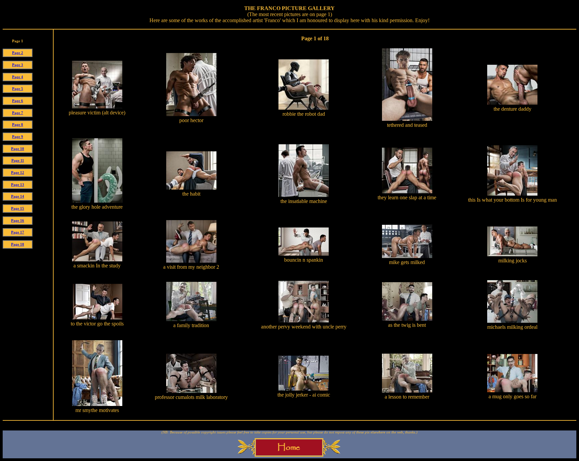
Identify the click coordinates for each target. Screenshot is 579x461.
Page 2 (17, 53)
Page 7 (17, 113)
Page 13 (17, 185)
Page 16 (17, 220)
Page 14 (17, 196)
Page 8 (17, 124)
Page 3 (17, 65)
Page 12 (17, 172)
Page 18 (17, 244)
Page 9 (17, 137)
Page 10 (17, 149)
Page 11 (17, 160)
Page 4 (17, 77)
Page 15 (17, 208)
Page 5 (17, 89)
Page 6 (17, 101)
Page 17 (17, 232)
